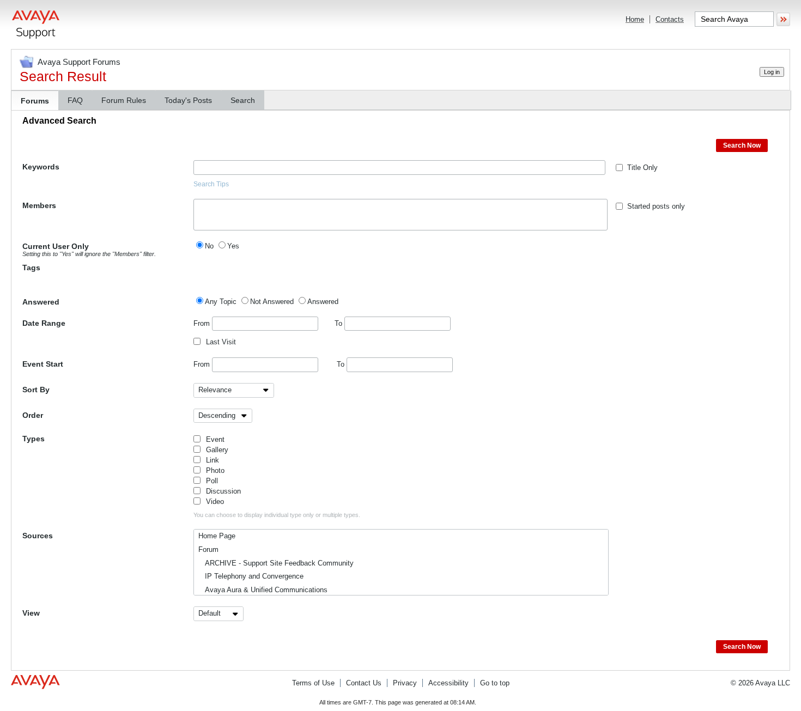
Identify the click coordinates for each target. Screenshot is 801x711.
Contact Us (363, 683)
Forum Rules (123, 100)
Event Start (42, 364)
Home (635, 19)
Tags (31, 267)
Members (39, 205)
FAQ (75, 100)
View (31, 613)
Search (242, 100)
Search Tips (211, 184)
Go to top (494, 683)
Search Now (742, 145)
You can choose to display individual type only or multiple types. (276, 515)
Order (32, 415)
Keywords (40, 166)
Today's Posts (188, 100)
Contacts (670, 19)
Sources (37, 535)
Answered (40, 301)
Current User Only (89, 249)
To (339, 323)
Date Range (43, 323)
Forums (35, 100)
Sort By (36, 389)
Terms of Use (313, 683)
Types (33, 438)
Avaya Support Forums (79, 61)
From (202, 323)
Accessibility (448, 683)
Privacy (405, 683)
